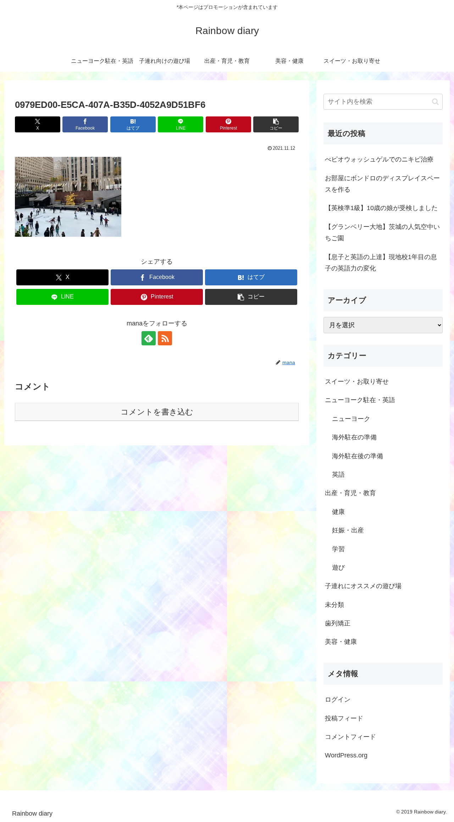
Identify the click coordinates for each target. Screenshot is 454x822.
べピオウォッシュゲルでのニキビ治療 (379, 159)
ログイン (337, 699)
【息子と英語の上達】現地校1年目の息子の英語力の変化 (381, 262)
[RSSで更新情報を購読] (165, 338)
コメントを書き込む (157, 411)
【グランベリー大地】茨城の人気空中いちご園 (382, 232)
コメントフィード (350, 736)
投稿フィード (344, 718)
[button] (276, 124)
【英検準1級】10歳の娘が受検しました (381, 208)
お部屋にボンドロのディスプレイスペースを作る (382, 184)
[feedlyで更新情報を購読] (149, 338)
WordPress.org (346, 755)
